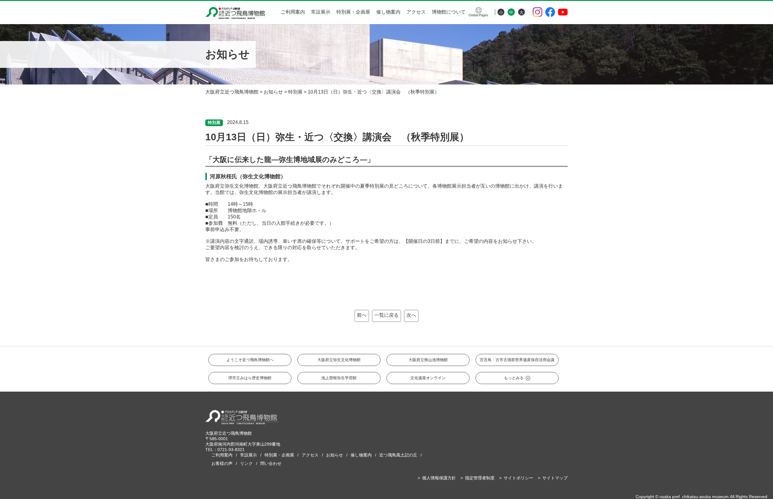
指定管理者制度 (480, 477)
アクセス (416, 11)
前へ (362, 315)
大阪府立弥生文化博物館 (339, 360)
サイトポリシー (518, 477)
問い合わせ (270, 463)
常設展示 (320, 11)
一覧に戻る (386, 315)
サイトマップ (555, 477)
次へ (411, 315)
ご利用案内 (293, 11)
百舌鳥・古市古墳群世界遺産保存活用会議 (517, 360)
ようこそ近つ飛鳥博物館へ (250, 360)
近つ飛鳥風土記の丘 (398, 455)
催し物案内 (388, 11)
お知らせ (334, 455)
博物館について (449, 11)
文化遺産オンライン (428, 378)
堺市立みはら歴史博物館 (249, 378)
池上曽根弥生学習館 (339, 378)
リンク (246, 463)
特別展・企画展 (353, 11)
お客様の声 (222, 463)
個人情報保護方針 (439, 477)
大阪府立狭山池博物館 (428, 360)
